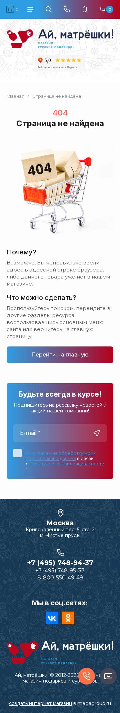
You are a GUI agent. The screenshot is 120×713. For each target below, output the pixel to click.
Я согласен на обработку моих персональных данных (61, 455)
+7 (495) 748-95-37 (60, 570)
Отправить (97, 433)
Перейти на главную (60, 354)
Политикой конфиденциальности (66, 463)
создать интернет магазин (40, 703)
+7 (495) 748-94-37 (60, 563)
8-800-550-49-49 (60, 577)
